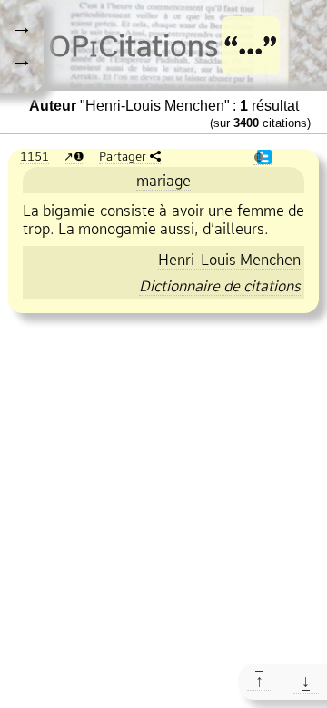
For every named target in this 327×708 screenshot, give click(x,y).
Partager (122, 156)
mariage (163, 181)
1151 (34, 156)
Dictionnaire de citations (220, 286)
